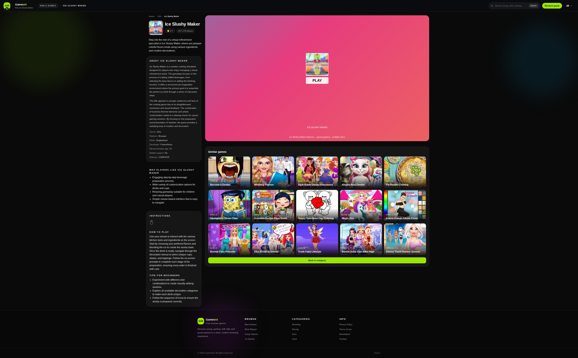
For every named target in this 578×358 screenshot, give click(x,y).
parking (217, 329)
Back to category (317, 260)
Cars (294, 334)
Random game (552, 6)
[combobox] (511, 5)
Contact (343, 339)
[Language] (569, 5)
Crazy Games (251, 334)
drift (223, 329)
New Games (250, 324)
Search (533, 6)
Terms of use (345, 329)
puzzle (200, 332)
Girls (159, 132)
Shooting (296, 324)
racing (209, 329)
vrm (377, 353)
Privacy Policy (345, 324)
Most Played (250, 329)
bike (228, 329)
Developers (344, 334)
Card (294, 339)
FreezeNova (166, 144)
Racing (295, 329)
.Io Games (250, 339)
